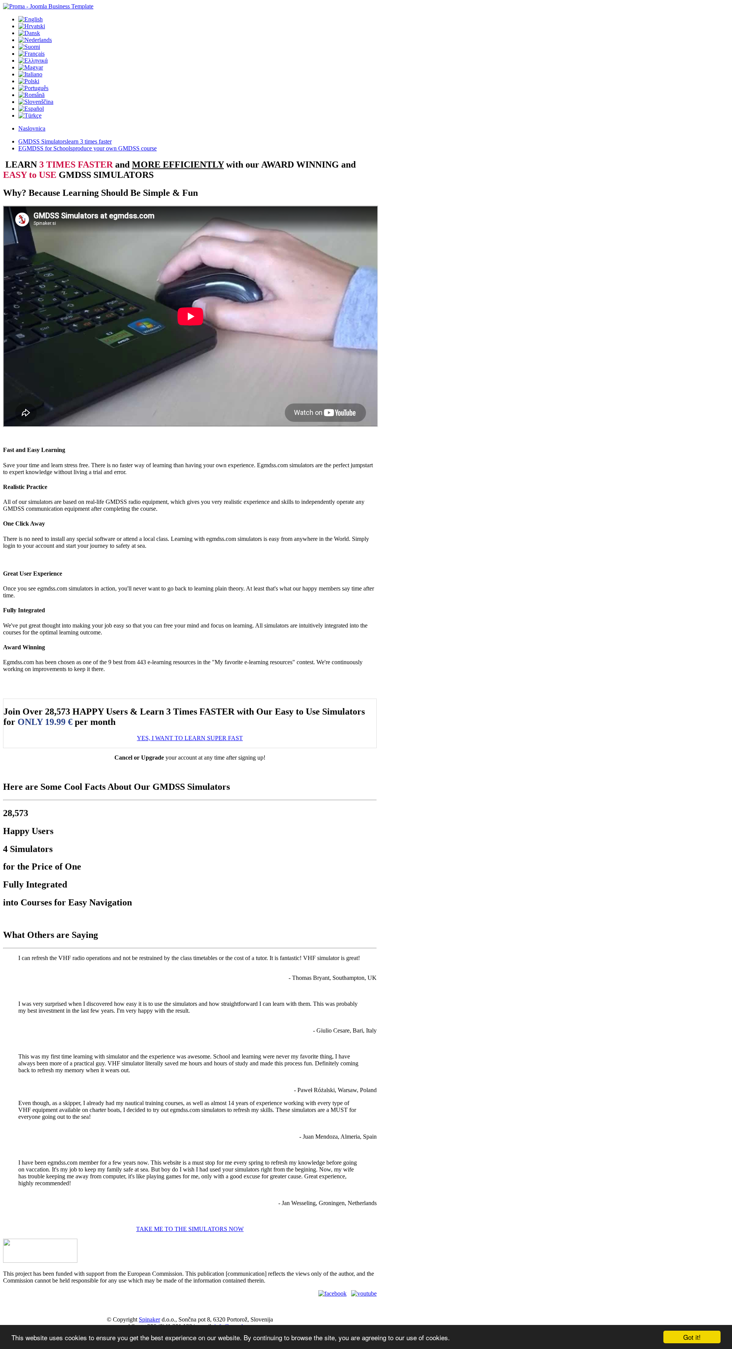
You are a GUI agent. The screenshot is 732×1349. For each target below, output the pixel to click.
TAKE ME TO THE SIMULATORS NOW (190, 1229)
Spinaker (149, 1319)
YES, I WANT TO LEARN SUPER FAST (190, 738)
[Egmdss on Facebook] (332, 1293)
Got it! (692, 1337)
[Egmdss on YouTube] (364, 1293)
